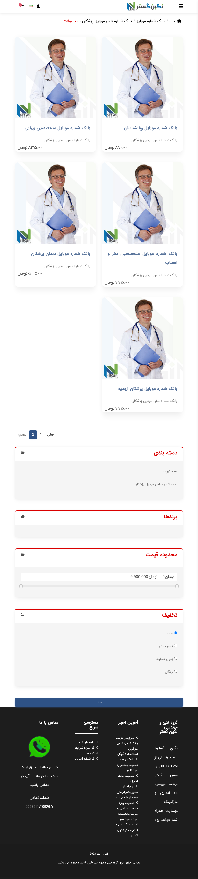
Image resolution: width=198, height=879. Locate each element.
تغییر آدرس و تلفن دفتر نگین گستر (127, 830)
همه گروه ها (169, 471)
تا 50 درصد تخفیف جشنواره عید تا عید (127, 764)
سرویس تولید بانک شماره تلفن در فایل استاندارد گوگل (127, 745)
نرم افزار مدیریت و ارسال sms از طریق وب (127, 791)
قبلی (50, 434)
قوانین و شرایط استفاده (86, 750)
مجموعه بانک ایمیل (128, 778)
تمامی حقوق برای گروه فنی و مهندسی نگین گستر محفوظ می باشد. (99, 862)
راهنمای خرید (85, 742)
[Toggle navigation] (179, 6)
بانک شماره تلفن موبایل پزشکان (107, 21)
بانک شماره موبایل (150, 21)
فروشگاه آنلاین (84, 758)
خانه (172, 21)
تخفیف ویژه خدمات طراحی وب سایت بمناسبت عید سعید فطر (126, 810)
